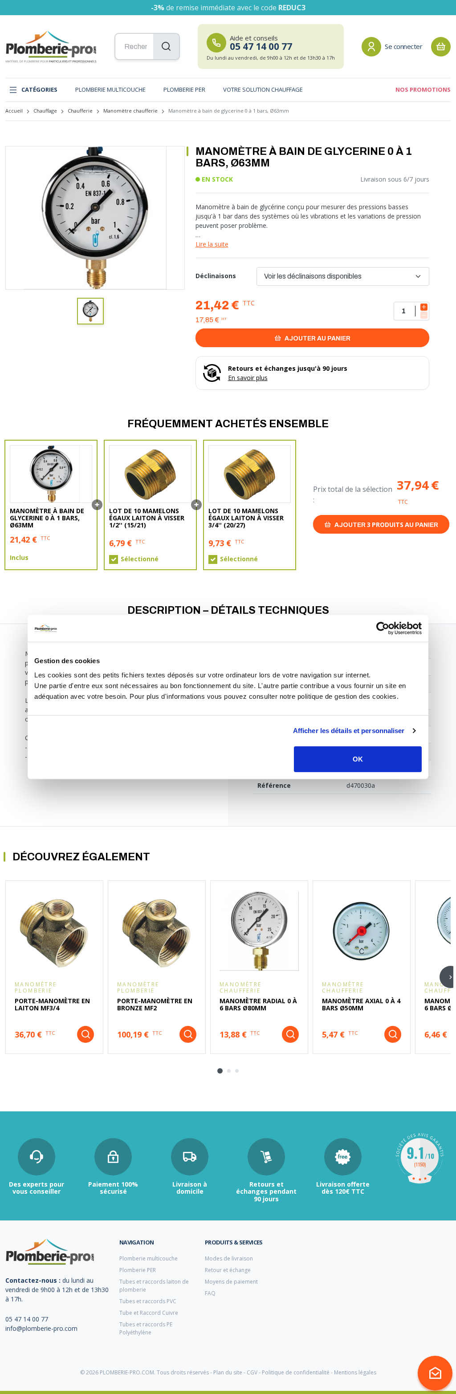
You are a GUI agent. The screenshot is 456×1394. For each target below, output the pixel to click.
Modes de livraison (229, 1258)
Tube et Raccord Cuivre (148, 1313)
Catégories (39, 89)
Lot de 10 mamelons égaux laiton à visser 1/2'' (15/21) (146, 518)
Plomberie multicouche (110, 89)
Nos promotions (423, 89)
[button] (90, 311)
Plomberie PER (184, 89)
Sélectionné (140, 559)
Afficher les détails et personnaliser (349, 730)
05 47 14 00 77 (26, 1319)
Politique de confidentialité (296, 1372)
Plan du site (227, 1372)
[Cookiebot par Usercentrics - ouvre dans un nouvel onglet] (383, 628)
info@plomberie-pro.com (41, 1328)
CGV (252, 1372)
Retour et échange (228, 1270)
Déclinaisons (215, 276)
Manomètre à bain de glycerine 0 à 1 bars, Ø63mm (47, 518)
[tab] (220, 1071)
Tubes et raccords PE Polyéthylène (145, 1328)
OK (358, 758)
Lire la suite (211, 244)
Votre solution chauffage (263, 89)
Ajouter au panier (316, 338)
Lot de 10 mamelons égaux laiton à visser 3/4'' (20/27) (246, 518)
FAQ (210, 1293)
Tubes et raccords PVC (147, 1301)
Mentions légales (355, 1372)
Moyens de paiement (231, 1281)
